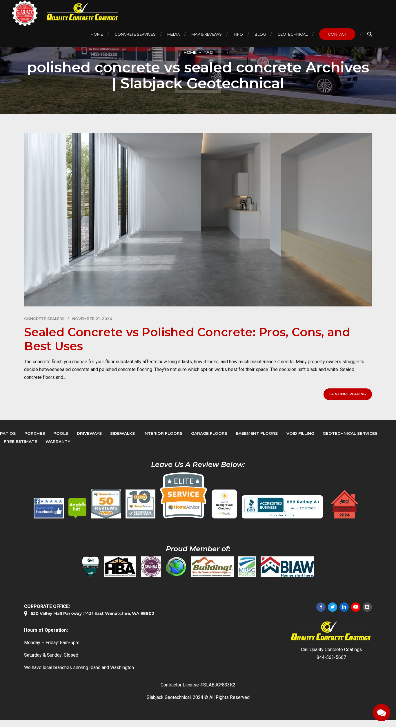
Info (238, 34)
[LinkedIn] (344, 607)
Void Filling (300, 433)
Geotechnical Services (350, 433)
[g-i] (90, 566)
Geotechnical (292, 34)
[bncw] (212, 566)
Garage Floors (209, 433)
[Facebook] (321, 607)
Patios (8, 433)
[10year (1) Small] (140, 503)
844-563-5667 (331, 657)
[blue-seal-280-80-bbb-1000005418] (282, 506)
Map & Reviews (206, 34)
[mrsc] (247, 566)
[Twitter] (332, 607)
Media (173, 34)
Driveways (89, 433)
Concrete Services (135, 34)
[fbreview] (49, 508)
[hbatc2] (120, 566)
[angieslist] (77, 508)
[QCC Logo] (78, 12)
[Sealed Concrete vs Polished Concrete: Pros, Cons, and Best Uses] (198, 219)
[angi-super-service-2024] (345, 504)
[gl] (176, 566)
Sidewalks (122, 433)
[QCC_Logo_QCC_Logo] (331, 631)
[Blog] (367, 607)
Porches (34, 433)
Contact (337, 34)
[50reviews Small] (106, 503)
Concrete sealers (44, 319)
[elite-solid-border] (183, 495)
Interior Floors (162, 433)
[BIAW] (287, 566)
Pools (60, 433)
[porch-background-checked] (224, 503)
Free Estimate (20, 441)
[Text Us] (381, 712)
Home (97, 34)
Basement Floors (257, 433)
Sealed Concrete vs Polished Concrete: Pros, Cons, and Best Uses (187, 339)
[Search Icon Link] (370, 34)
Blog (260, 34)
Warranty (58, 441)
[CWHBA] (151, 566)
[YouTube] (355, 607)
